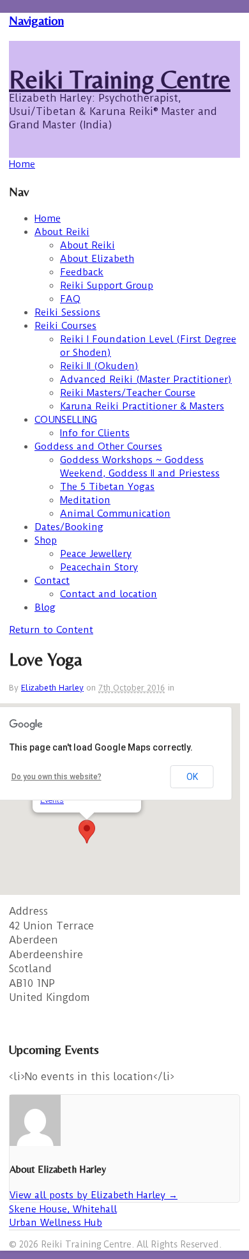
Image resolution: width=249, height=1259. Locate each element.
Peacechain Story (99, 567)
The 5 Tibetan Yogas (107, 486)
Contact (52, 580)
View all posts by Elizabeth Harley (93, 1195)
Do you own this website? (56, 776)
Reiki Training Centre (119, 79)
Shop (45, 540)
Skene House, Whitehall (63, 1209)
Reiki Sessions (67, 312)
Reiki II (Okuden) (99, 366)
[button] (87, 832)
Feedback (81, 272)
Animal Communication (115, 513)
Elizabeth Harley (52, 687)
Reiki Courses (65, 326)
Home (47, 218)
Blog (45, 607)
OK (192, 777)
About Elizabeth (97, 258)
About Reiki (61, 232)
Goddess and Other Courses (98, 446)
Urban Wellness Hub (55, 1222)
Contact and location (108, 594)
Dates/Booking (68, 527)
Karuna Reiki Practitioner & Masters (142, 406)
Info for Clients (95, 433)
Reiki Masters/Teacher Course (127, 393)
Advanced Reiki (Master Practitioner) (146, 379)
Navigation (36, 20)
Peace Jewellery (96, 554)
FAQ (70, 299)
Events (52, 800)
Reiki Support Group (106, 285)
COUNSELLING (65, 419)
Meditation (85, 500)
